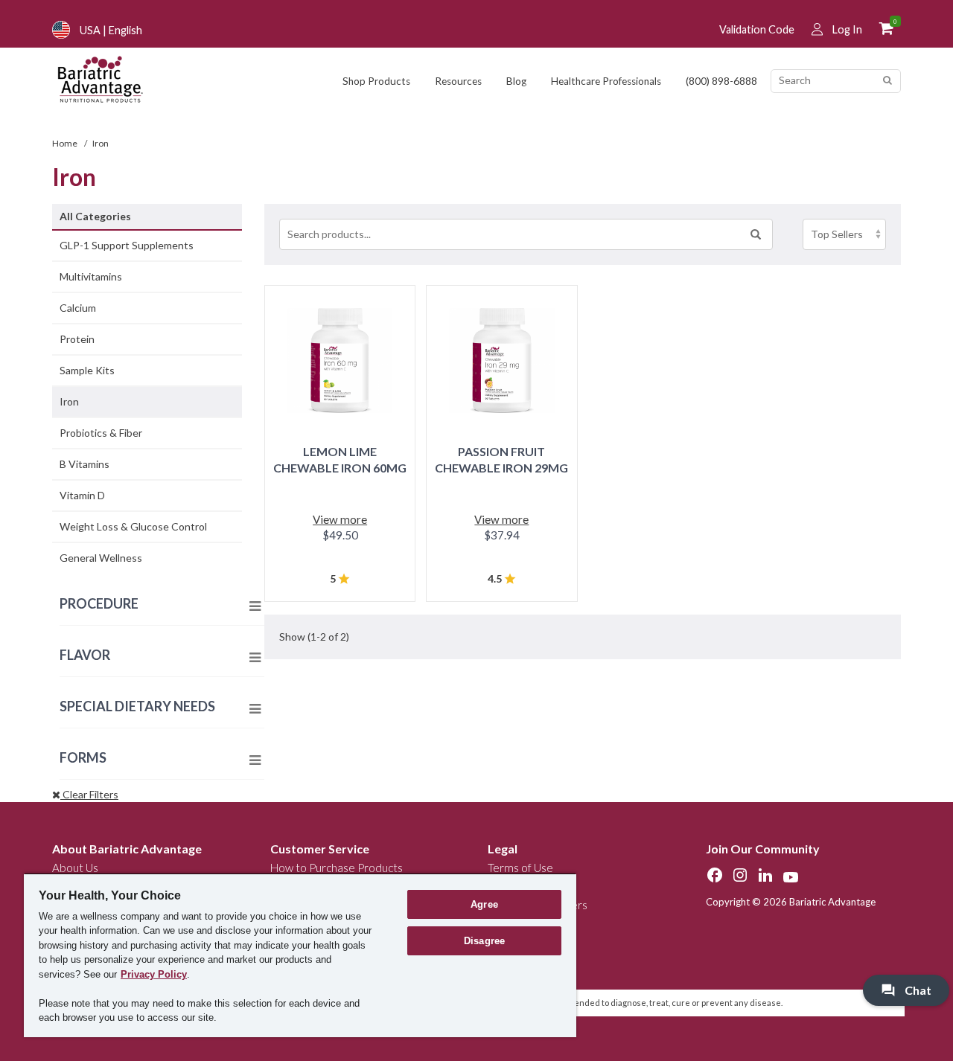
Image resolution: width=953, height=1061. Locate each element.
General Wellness (101, 557)
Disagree (484, 940)
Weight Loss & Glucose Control (133, 526)
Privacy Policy (154, 974)
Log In (847, 29)
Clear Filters (89, 794)
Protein (77, 339)
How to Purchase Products (336, 867)
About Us (75, 867)
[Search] (887, 81)
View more (340, 519)
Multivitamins (91, 276)
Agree (484, 904)
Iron (69, 401)
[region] (300, 955)
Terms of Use (520, 867)
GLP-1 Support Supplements (127, 245)
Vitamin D (82, 495)
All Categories (95, 216)
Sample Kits (87, 370)
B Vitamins (84, 464)
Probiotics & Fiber (101, 432)
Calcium (78, 307)
